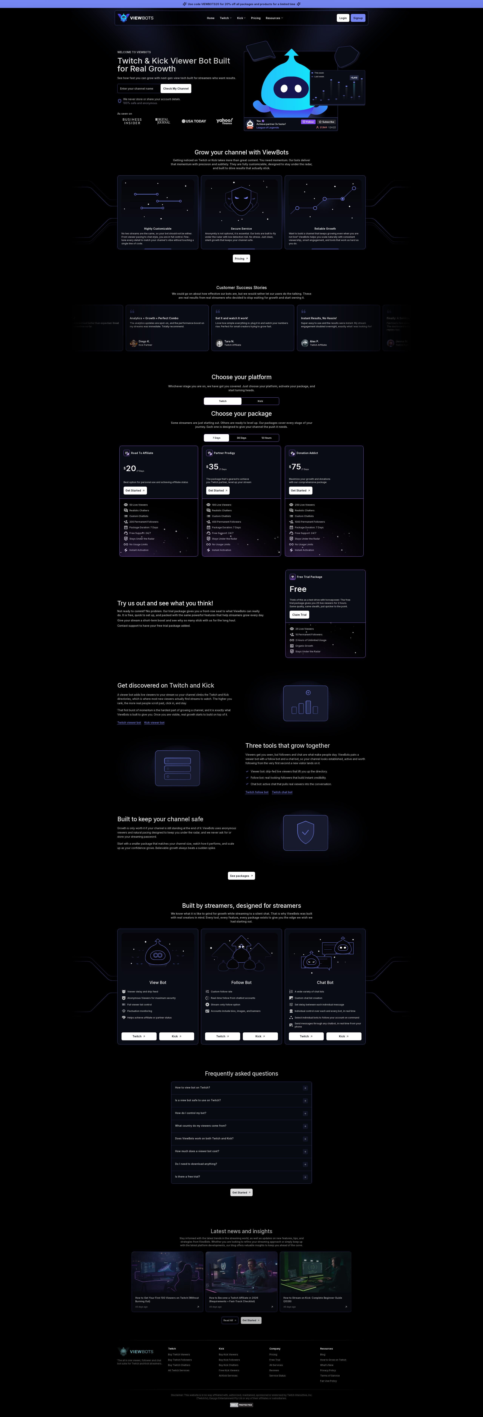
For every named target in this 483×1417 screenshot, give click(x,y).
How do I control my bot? (190, 1112)
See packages (239, 875)
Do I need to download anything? (196, 1163)
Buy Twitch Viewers (179, 1354)
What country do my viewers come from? (200, 1125)
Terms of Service (330, 1375)
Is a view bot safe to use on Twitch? (198, 1100)
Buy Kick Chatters (228, 1365)
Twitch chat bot (282, 792)
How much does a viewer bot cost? (197, 1151)
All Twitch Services (178, 1370)
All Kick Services (228, 1375)
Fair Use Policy (328, 1380)
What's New (326, 1365)
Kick (175, 1036)
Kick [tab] (260, 401)
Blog (322, 1354)
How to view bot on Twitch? (192, 1087)
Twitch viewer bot (129, 722)
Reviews (274, 1370)
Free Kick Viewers (229, 1370)
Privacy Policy (328, 1370)
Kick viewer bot (154, 722)
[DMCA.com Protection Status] (241, 1405)
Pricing (256, 18)
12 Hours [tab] (266, 437)
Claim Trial (299, 614)
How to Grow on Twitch (333, 1359)
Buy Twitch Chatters (179, 1365)
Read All (228, 1320)
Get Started (133, 490)
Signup (358, 18)
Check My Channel (176, 88)
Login (343, 18)
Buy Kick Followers (229, 1359)
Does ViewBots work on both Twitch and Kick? (204, 1138)
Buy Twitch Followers (180, 1359)
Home (211, 18)
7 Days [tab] (216, 437)
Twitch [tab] (223, 401)
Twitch (137, 1036)
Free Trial (274, 1359)
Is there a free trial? (187, 1176)
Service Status (277, 1375)
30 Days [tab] (241, 437)
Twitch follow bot (256, 792)
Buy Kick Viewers (228, 1354)
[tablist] (241, 401)
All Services (276, 1365)
